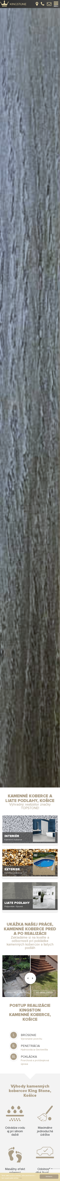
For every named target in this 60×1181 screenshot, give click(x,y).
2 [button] (30, 790)
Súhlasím (49, 1176)
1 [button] (25, 790)
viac (20, 1178)
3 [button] (34, 790)
